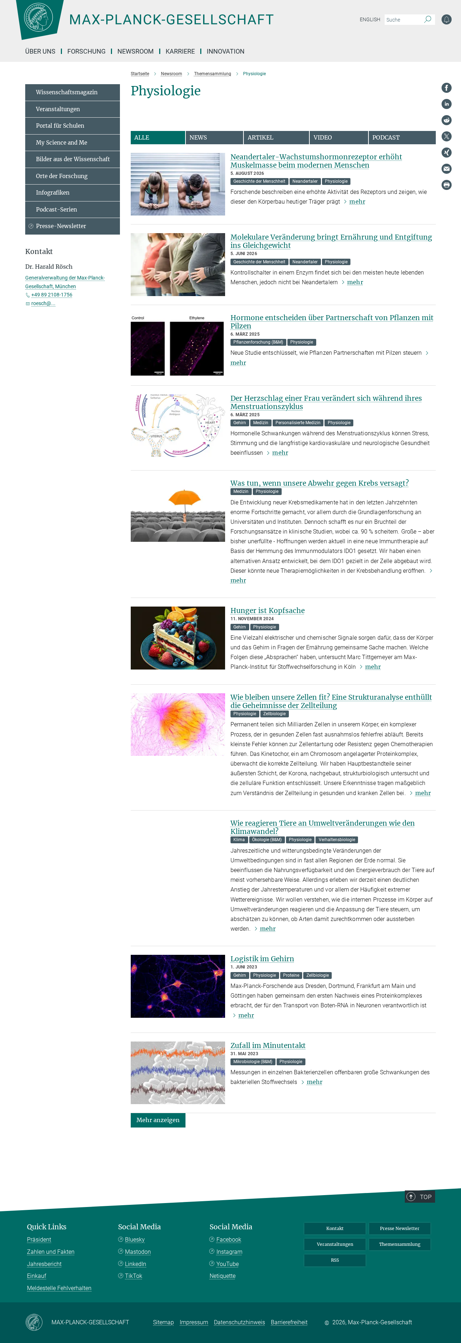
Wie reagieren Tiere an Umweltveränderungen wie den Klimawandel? (322, 827)
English (370, 19)
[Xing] (446, 152)
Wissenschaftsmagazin (67, 92)
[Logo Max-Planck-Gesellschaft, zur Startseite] (144, 25)
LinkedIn (135, 1264)
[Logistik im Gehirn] (178, 986)
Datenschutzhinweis (239, 1322)
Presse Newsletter (400, 1228)
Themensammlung (399, 1244)
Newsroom (135, 51)
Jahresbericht (44, 1264)
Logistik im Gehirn (262, 958)
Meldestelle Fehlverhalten (59, 1288)
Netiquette (223, 1275)
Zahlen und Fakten (51, 1251)
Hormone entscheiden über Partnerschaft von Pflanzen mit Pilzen (332, 321)
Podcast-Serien (56, 209)
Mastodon (138, 1251)
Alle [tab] (141, 137)
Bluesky (135, 1239)
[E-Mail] (446, 168)
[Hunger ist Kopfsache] (178, 638)
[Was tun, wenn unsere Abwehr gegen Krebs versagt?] (178, 510)
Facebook (228, 1239)
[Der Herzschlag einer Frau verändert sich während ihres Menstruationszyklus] (178, 425)
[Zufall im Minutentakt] (178, 1073)
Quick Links (47, 1227)
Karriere (180, 51)
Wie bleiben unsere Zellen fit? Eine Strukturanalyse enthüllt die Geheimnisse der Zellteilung (331, 701)
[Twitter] (446, 136)
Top (425, 1197)
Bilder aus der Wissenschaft (73, 159)
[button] (158, 1119)
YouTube (227, 1264)
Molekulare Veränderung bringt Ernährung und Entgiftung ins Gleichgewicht (331, 241)
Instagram (229, 1251)
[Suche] (427, 20)
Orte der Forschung (62, 176)
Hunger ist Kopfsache (267, 610)
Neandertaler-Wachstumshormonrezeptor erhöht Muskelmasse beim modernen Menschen (316, 161)
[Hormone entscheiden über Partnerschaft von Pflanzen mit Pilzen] (178, 345)
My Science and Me (61, 142)
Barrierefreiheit (289, 1322)
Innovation (226, 51)
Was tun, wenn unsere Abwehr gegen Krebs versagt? (319, 483)
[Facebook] (446, 87)
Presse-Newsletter (61, 226)
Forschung (86, 51)
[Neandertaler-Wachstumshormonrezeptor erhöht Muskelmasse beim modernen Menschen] (178, 184)
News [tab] (198, 137)
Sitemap (163, 1322)
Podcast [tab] (386, 137)
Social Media (139, 1227)
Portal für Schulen (60, 125)
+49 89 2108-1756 (51, 295)
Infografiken (53, 192)
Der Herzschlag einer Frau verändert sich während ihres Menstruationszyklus (326, 402)
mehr (357, 201)
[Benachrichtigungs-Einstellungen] (447, 19)
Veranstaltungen (58, 109)
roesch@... (43, 303)
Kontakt (335, 1228)
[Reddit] (446, 120)
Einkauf (36, 1275)
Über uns (40, 51)
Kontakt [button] (39, 252)
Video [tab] (323, 137)
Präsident (39, 1239)
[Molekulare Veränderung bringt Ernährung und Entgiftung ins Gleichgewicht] (178, 264)
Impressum (194, 1322)
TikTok (133, 1275)
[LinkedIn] (446, 104)
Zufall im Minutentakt (268, 1045)
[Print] (446, 185)
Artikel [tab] (260, 137)
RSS (335, 1260)
